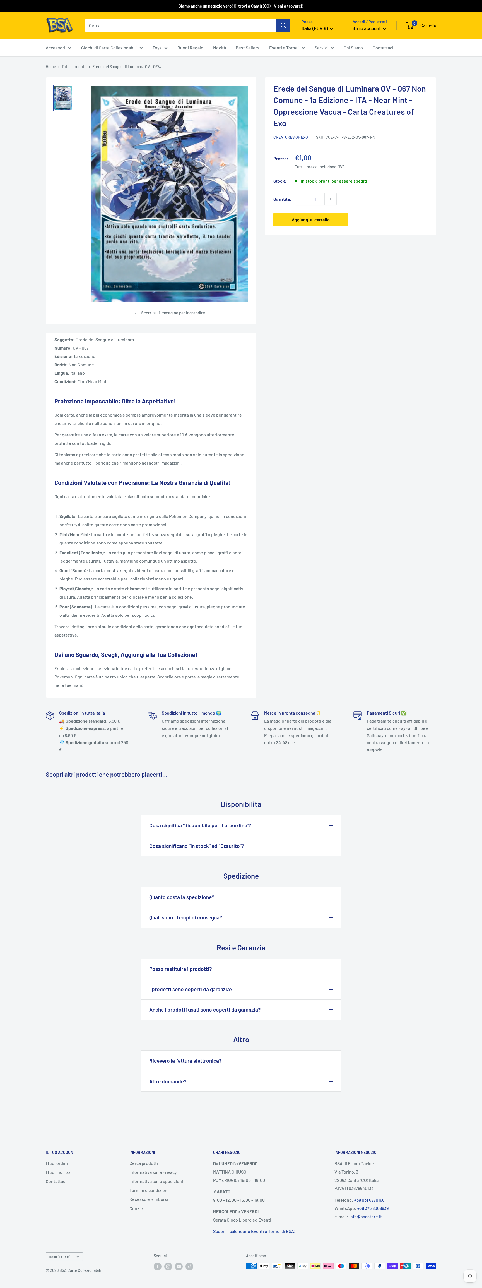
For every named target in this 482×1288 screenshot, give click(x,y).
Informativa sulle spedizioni (156, 1181)
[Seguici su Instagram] (168, 1266)
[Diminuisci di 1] (301, 199)
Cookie (136, 1208)
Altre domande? (168, 1081)
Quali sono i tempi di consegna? (185, 917)
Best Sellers (247, 47)
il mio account (367, 28)
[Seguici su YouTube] (179, 1266)
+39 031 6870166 (369, 1200)
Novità (219, 47)
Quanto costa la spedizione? (182, 897)
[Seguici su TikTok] (189, 1266)
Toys (157, 47)
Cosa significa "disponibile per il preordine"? (200, 825)
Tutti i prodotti (74, 66)
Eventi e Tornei (284, 47)
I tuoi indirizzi (58, 1172)
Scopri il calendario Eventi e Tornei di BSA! (254, 1231)
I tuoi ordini (57, 1163)
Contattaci (383, 47)
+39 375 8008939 (373, 1208)
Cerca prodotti (143, 1163)
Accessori (55, 47)
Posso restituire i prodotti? (180, 969)
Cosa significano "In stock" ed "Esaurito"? (196, 846)
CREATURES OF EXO (290, 137)
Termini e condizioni (148, 1190)
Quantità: (282, 199)
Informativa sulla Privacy (153, 1172)
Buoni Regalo (190, 47)
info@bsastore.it (365, 1216)
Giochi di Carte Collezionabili (109, 47)
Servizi (321, 47)
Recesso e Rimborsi (148, 1199)
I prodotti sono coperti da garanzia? (191, 989)
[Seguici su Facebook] (158, 1266)
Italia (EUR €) (59, 1256)
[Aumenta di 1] (330, 199)
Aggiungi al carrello (311, 219)
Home (51, 66)
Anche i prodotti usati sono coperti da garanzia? (205, 1009)
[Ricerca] (283, 25)
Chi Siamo (353, 47)
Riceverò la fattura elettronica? (185, 1060)
